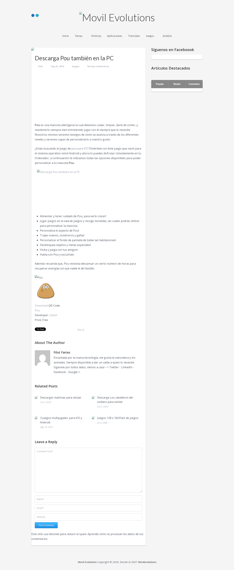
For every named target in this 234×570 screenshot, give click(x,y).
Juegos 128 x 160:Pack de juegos (117, 418)
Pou (37, 310)
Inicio (65, 35)
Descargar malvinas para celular (60, 397)
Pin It (81, 330)
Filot (40, 66)
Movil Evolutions (87, 562)
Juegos (150, 35)
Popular (160, 84)
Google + (74, 372)
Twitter (114, 367)
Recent (177, 84)
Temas (78, 35)
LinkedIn (126, 367)
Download (41, 305)
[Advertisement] (88, 97)
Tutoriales (134, 35)
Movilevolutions (147, 562)
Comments (194, 84)
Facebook (60, 372)
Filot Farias (62, 352)
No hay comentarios (98, 66)
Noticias (96, 35)
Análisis (167, 35)
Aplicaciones (114, 35)
